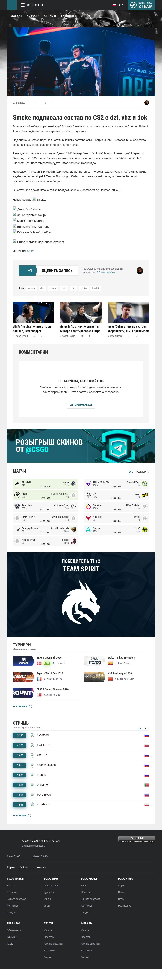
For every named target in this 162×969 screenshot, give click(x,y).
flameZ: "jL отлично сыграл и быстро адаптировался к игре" (80, 329)
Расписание (124, 906)
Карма (11, 867)
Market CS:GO (40, 856)
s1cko (83, 288)
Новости (33, 15)
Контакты (40, 867)
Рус (147, 728)
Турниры (67, 15)
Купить (11, 886)
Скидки (11, 913)
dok (64, 288)
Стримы (50, 15)
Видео (121, 892)
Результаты (142, 471)
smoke (31, 288)
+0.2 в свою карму (105, 272)
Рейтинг (24, 867)
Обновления (51, 886)
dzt (42, 288)
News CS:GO (13, 856)
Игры (47, 906)
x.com (30, 251)
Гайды (47, 899)
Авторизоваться (81, 404)
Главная (16, 15)
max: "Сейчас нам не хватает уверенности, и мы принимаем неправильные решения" (128, 329)
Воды (121, 899)
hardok (95, 288)
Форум (121, 886)
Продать (11, 892)
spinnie (52, 288)
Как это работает (16, 899)
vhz (73, 288)
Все (131, 471)
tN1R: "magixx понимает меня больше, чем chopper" (32, 329)
